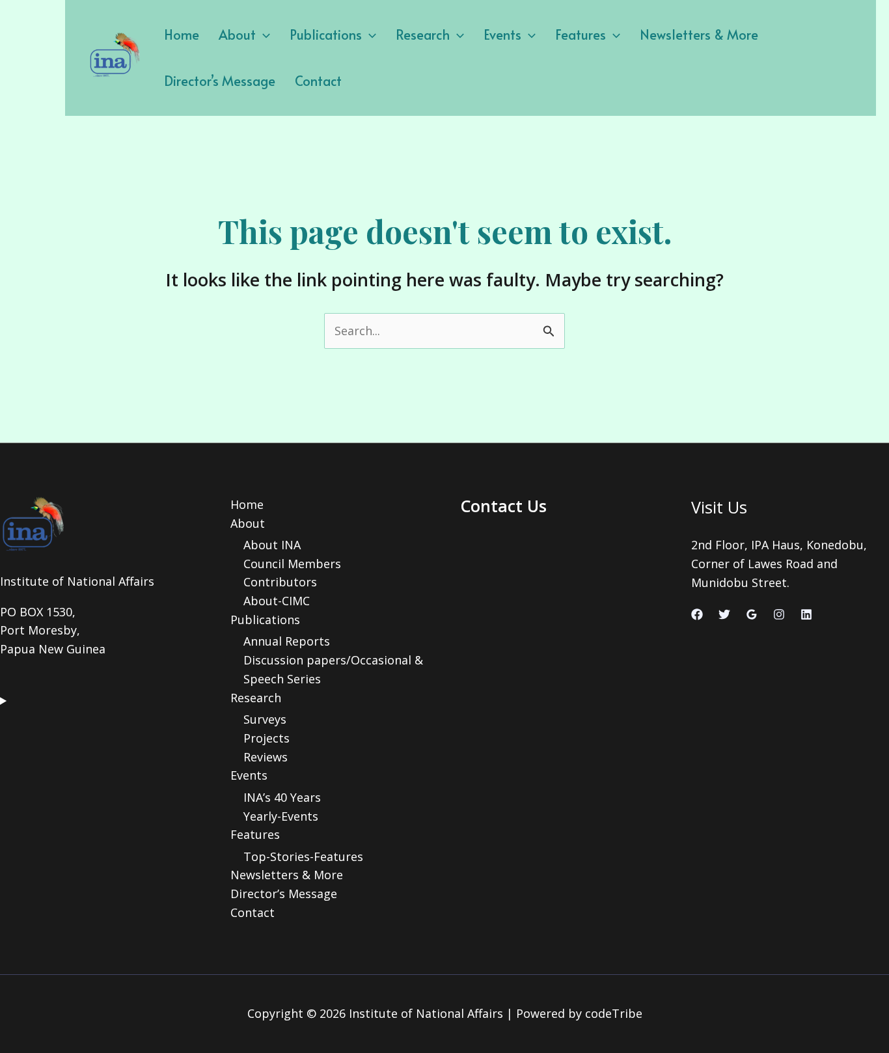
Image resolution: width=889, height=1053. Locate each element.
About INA (272, 545)
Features (580, 34)
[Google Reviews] (752, 614)
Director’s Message (219, 81)
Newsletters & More (699, 34)
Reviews (265, 757)
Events (502, 34)
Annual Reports (286, 641)
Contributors (280, 582)
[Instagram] (779, 614)
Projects (266, 738)
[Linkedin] (806, 614)
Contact (318, 81)
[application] (263, 34)
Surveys (264, 719)
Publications (326, 34)
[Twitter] (724, 614)
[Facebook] (697, 614)
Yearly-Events (280, 816)
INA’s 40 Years (282, 797)
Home (181, 34)
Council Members (292, 563)
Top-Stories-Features (303, 856)
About (237, 34)
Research (423, 34)
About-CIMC (276, 601)
